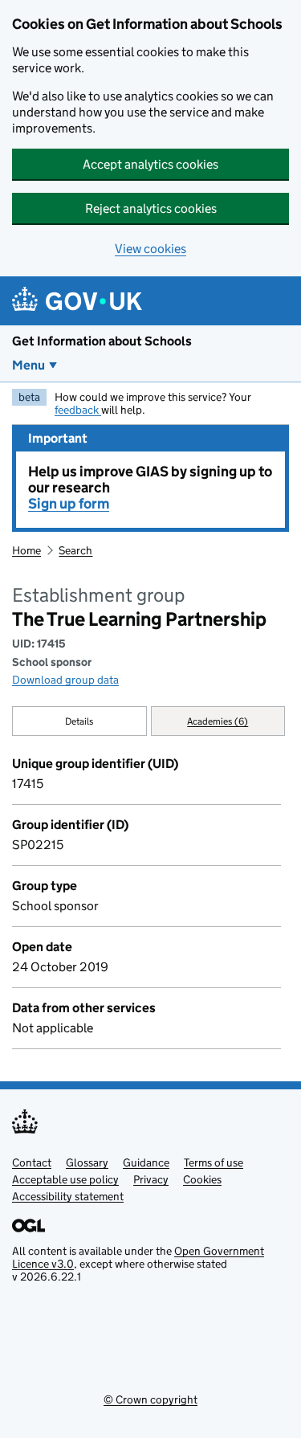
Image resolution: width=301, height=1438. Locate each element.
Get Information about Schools (102, 341)
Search (75, 550)
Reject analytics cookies (151, 208)
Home (26, 550)
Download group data (65, 679)
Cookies (202, 1179)
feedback (78, 409)
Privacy (151, 1179)
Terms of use (213, 1162)
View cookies (150, 248)
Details (79, 721)
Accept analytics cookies (150, 164)
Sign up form (68, 504)
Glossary (87, 1162)
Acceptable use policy (65, 1179)
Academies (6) (217, 721)
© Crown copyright (150, 1399)
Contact (31, 1162)
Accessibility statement (68, 1196)
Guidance (146, 1162)
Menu (28, 365)
